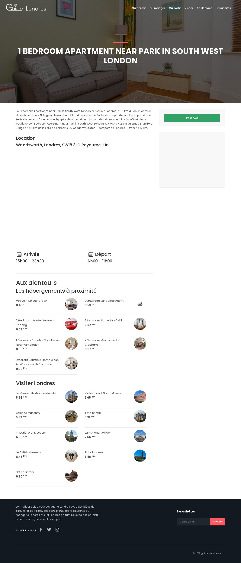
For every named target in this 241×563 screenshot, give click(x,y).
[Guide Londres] (26, 7)
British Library (25, 474)
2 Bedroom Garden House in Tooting (35, 324)
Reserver (192, 118)
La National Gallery (98, 435)
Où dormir (139, 8)
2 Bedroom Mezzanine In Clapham (102, 344)
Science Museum (28, 415)
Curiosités (224, 8)
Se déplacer (205, 8)
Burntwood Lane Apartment (104, 303)
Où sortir (175, 8)
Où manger (157, 8)
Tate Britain (93, 415)
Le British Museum (28, 454)
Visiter (189, 8)
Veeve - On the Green (31, 303)
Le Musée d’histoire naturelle (36, 395)
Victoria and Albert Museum (104, 395)
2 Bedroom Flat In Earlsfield (103, 322)
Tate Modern (94, 454)
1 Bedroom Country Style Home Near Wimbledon (38, 344)
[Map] (84, 196)
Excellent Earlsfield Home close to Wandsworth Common (37, 364)
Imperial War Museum (31, 435)
